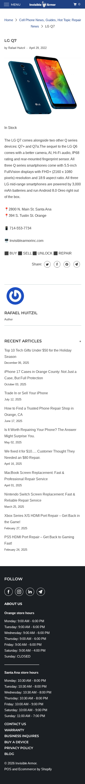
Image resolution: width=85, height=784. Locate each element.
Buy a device (16, 742)
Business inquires (21, 736)
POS (7, 769)
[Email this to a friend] (76, 264)
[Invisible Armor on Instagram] (20, 592)
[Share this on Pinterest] (66, 264)
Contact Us (15, 724)
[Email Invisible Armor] (42, 592)
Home (8, 20)
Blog (9, 754)
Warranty (14, 730)
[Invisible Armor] (42, 4)
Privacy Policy (18, 748)
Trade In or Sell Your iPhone (26, 393)
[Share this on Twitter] (47, 264)
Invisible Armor (25, 763)
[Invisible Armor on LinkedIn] (31, 592)
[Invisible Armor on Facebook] (9, 592)
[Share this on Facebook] (56, 264)
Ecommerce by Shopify (35, 769)
